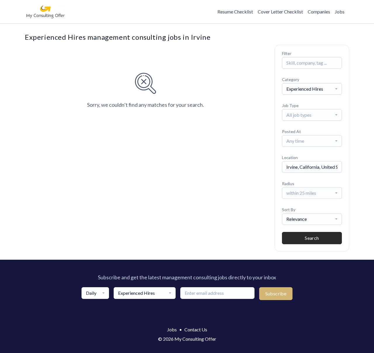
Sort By (288, 209)
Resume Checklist (235, 11)
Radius (288, 183)
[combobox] (312, 89)
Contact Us (195, 329)
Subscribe (276, 293)
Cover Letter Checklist (280, 11)
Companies (319, 11)
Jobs (339, 11)
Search (312, 238)
